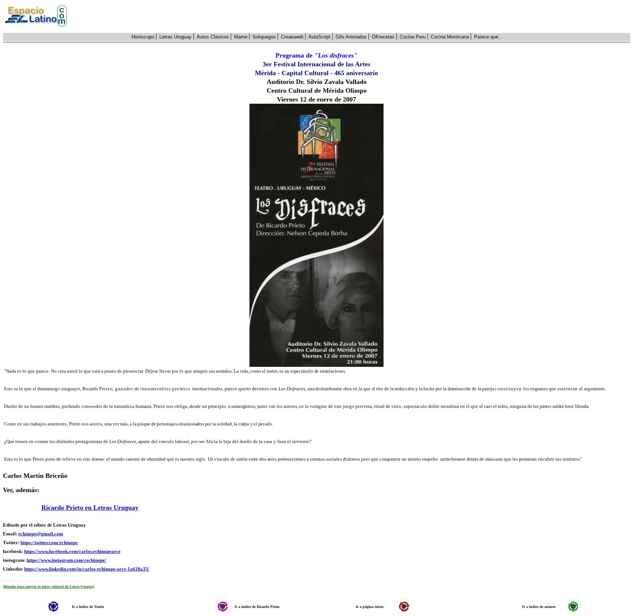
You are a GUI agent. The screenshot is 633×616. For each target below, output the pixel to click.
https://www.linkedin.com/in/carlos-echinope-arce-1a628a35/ (86, 569)
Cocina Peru (413, 37)
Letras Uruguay (175, 37)
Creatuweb (292, 37)
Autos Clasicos (213, 37)
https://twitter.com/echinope (49, 542)
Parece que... (488, 37)
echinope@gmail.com (40, 533)
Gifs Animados (351, 37)
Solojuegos (264, 37)
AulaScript (319, 37)
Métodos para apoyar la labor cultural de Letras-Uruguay (49, 586)
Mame (240, 37)
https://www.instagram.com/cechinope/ (66, 560)
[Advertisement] (353, 16)
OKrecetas (383, 37)
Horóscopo (143, 37)
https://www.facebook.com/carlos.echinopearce (72, 551)
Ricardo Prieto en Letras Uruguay (89, 507)
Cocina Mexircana (450, 37)
